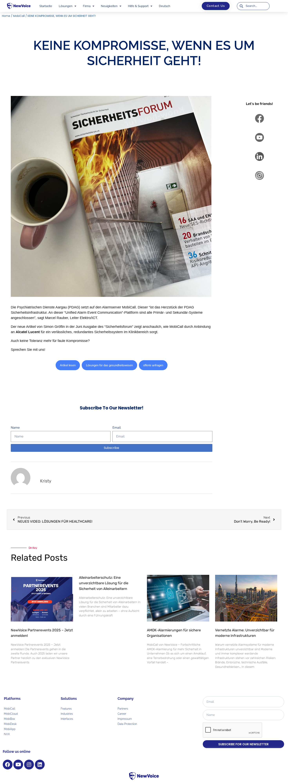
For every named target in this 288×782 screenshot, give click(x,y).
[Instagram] (29, 764)
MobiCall (19, 16)
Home (6, 16)
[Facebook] (8, 764)
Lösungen (65, 6)
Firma (87, 6)
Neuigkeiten (109, 6)
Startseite (45, 6)
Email (116, 427)
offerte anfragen (153, 365)
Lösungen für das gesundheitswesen (109, 365)
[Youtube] (18, 764)
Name (15, 427)
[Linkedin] (40, 764)
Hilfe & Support (138, 6)
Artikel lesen (68, 365)
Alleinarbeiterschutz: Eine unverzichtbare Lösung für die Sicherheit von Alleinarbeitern (103, 583)
